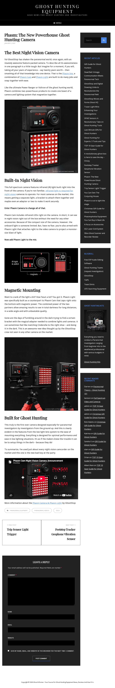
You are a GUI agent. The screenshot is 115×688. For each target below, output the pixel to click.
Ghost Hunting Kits (92, 362)
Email (10, 625)
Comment (12, 575)
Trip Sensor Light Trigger (95, 188)
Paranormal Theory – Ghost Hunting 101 (94, 390)
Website (11, 638)
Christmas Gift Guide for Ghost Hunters (94, 425)
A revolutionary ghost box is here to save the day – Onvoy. (95, 157)
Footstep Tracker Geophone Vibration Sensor (92, 169)
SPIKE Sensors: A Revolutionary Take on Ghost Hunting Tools (93, 122)
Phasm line (67, 73)
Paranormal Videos (41, 510)
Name (10, 612)
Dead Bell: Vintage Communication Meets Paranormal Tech (93, 76)
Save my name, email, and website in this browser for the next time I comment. (42, 651)
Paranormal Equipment (19, 510)
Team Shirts (89, 284)
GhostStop (88, 275)
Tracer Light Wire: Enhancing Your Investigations (91, 110)
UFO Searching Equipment (95, 289)
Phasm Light (42, 77)
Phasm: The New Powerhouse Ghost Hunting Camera (92, 180)
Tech (58, 510)
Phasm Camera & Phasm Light (47, 503)
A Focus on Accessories (94, 224)
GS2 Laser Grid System (93, 229)
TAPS (86, 280)
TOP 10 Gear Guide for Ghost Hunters (93, 469)
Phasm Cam (25, 77)
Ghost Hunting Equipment (57, 8)
